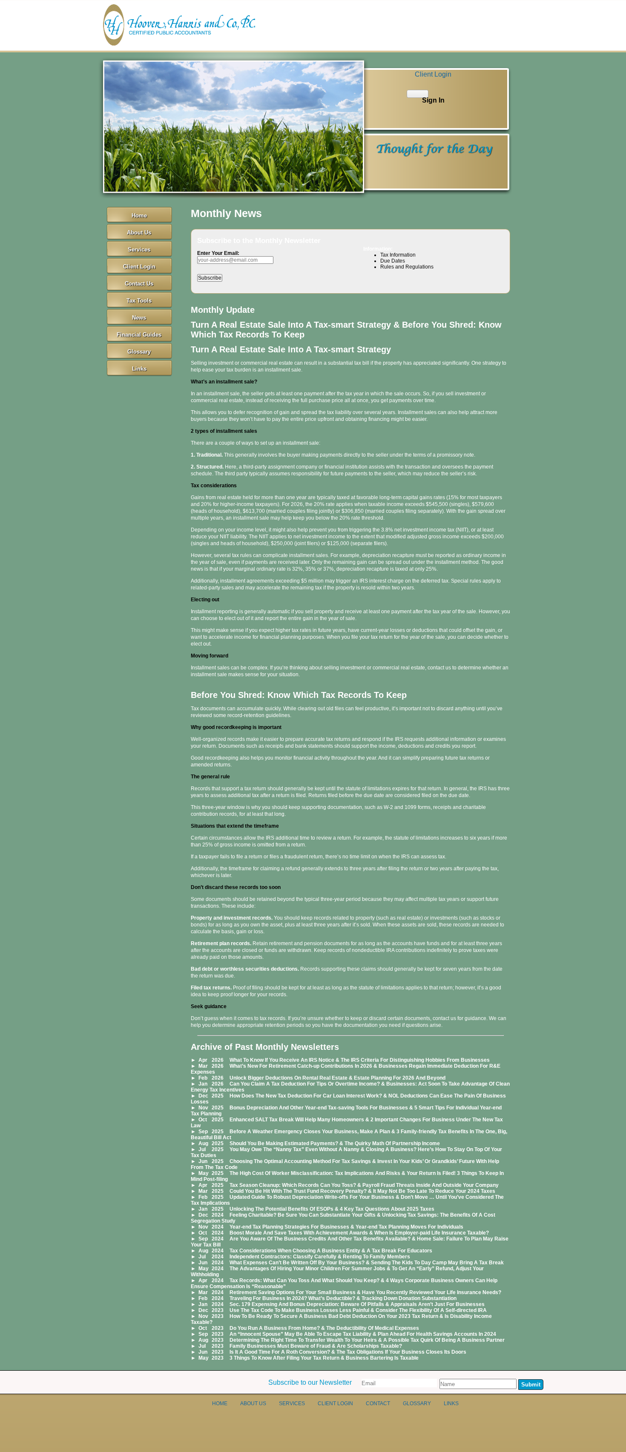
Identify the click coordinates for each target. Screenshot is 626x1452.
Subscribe (209, 278)
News (139, 317)
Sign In (433, 100)
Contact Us (139, 283)
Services (139, 249)
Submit (530, 1384)
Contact (378, 1403)
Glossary (139, 352)
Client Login (139, 266)
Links (139, 369)
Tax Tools (139, 300)
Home (139, 215)
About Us (139, 232)
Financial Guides (139, 335)
